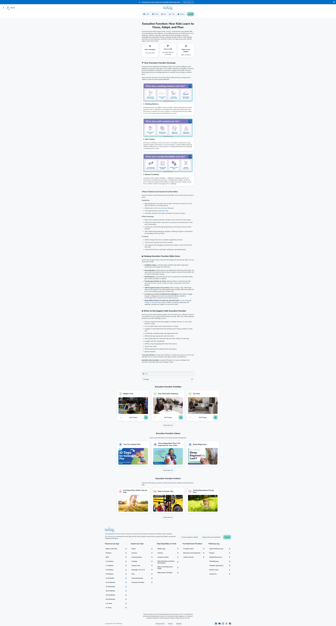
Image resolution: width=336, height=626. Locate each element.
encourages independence (175, 283)
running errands (156, 302)
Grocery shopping (185, 300)
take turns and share (161, 208)
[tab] (146, 14)
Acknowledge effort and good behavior (156, 298)
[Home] (168, 7)
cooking (147, 302)
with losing (165, 211)
